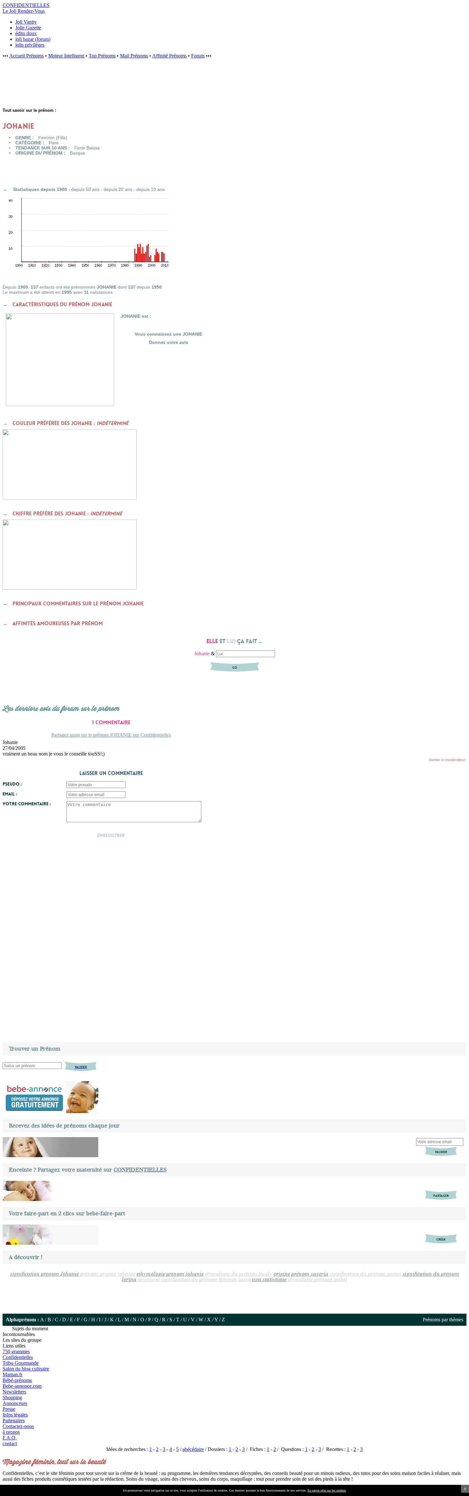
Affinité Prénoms (169, 55)
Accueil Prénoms (26, 55)
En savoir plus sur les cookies (327, 1490)
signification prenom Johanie (44, 1274)
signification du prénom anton (365, 1274)
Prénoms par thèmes (443, 1319)
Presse (9, 1409)
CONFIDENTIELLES (140, 1169)
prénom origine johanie (107, 1274)
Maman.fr (12, 1374)
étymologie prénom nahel (317, 1279)
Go (234, 667)
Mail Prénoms (134, 55)
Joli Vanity (26, 22)
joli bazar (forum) (32, 39)
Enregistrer (111, 835)
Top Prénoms (102, 55)
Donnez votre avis (168, 342)
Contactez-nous (18, 1426)
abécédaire (193, 1449)
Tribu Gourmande (21, 1363)
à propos (11, 1432)
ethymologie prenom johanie (170, 1274)
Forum (198, 55)
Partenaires (14, 1420)
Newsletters (14, 1391)
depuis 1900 (54, 189)
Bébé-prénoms (17, 1380)
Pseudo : (12, 783)
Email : (10, 793)
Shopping (12, 1397)
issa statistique (269, 1279)
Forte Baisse (87, 147)
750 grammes (16, 1351)
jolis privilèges (29, 45)
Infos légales (15, 1414)
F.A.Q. (10, 1437)
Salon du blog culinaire (26, 1368)
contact (10, 1443)
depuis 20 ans (118, 189)
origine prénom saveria (300, 1274)
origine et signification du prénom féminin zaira (194, 1279)
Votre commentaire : (27, 803)
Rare (54, 142)
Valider (441, 1152)
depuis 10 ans (150, 189)
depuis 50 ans (85, 189)
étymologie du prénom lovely (238, 1274)
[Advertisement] (105, 87)
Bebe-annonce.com (22, 1386)
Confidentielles (18, 1357)
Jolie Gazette (28, 27)
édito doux (26, 33)
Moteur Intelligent (66, 55)
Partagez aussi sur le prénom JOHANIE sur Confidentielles (111, 735)
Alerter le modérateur (447, 760)
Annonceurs (15, 1403)
